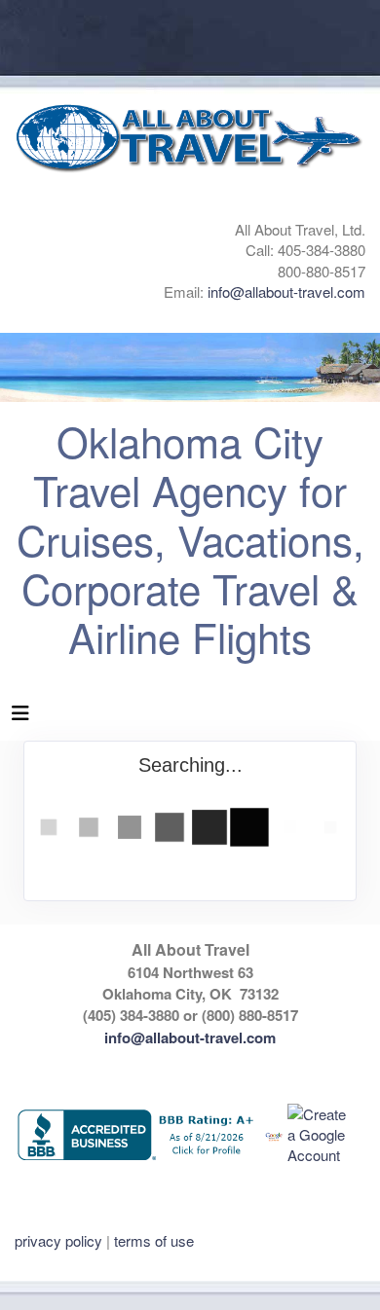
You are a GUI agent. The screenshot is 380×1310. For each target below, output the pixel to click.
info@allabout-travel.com (286, 291)
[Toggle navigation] (20, 717)
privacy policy (58, 1240)
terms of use (154, 1240)
